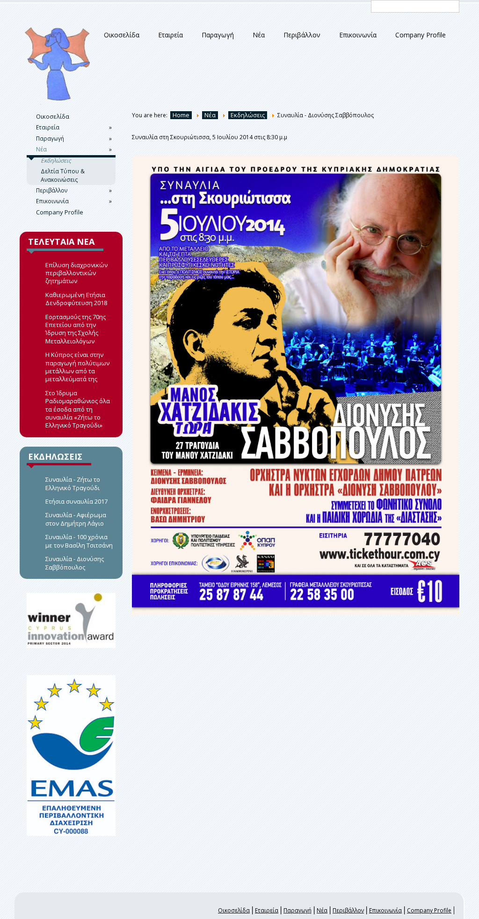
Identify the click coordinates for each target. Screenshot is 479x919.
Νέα (259, 35)
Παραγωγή (218, 35)
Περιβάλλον (301, 35)
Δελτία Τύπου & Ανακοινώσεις (63, 175)
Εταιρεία (170, 35)
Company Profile (420, 35)
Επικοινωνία (358, 35)
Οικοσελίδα (121, 35)
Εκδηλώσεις (56, 160)
